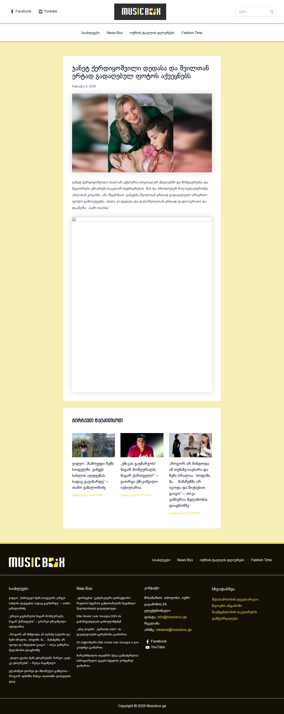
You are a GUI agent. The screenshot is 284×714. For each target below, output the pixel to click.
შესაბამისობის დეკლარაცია (236, 599)
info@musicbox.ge (172, 617)
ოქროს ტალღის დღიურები (152, 33)
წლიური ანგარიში (227, 606)
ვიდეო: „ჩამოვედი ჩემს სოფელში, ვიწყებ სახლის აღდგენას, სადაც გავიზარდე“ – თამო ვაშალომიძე (93, 476)
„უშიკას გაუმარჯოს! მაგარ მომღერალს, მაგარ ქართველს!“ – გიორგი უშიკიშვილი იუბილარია (139, 476)
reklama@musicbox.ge (174, 630)
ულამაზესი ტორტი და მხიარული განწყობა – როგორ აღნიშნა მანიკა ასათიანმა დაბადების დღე (40, 676)
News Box (115, 33)
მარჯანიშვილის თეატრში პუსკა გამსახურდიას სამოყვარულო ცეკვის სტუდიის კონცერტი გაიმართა (107, 661)
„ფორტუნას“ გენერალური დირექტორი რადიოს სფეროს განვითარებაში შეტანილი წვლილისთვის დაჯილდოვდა (106, 603)
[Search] (272, 11)
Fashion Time (191, 33)
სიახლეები (91, 33)
